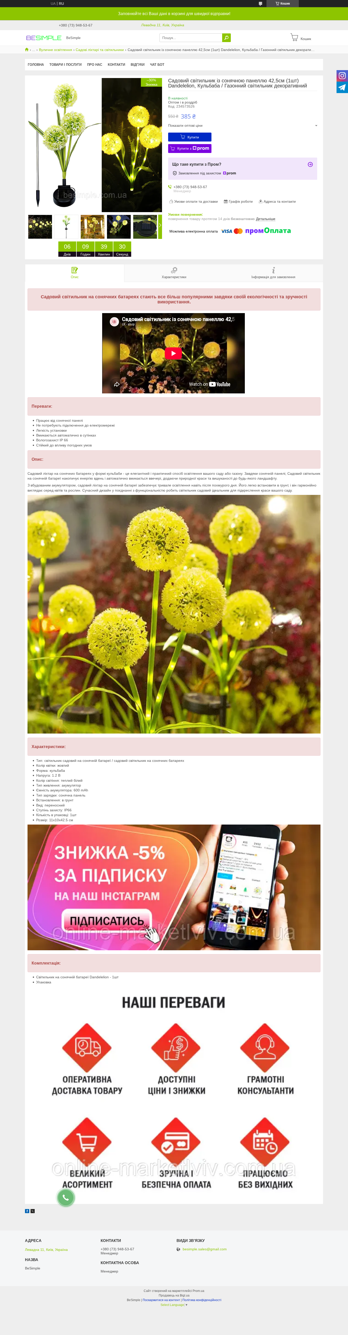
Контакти (116, 65)
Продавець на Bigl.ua (174, 1295)
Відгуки (137, 65)
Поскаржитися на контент (161, 1300)
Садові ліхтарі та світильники (100, 50)
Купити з (184, 148)
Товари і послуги (65, 65)
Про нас (94, 65)
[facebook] (27, 1212)
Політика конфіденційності (201, 1300)
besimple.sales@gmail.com (205, 1249)
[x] (33, 1212)
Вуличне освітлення (55, 50)
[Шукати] (226, 37)
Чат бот (157, 65)
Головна (36, 65)
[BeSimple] (44, 37)
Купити (193, 137)
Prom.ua (198, 1291)
